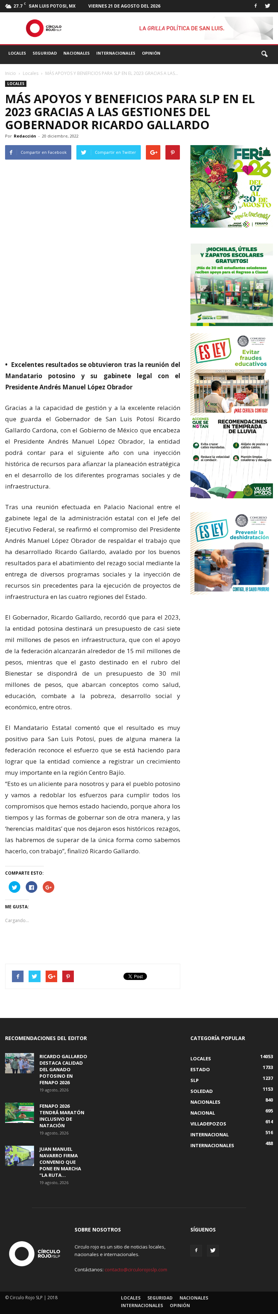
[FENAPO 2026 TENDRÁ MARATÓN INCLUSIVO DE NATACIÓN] (19, 1113)
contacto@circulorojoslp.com (136, 1269)
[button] (264, 54)
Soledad (201, 1091)
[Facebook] (255, 5)
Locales (17, 53)
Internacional (209, 1134)
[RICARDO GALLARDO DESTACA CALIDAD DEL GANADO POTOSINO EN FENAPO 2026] (19, 1063)
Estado (200, 1069)
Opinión (151, 53)
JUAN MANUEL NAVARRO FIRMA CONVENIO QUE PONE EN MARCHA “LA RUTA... (60, 1162)
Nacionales (76, 53)
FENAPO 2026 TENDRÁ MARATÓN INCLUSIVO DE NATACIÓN (61, 1116)
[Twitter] (267, 5)
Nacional (202, 1113)
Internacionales (115, 53)
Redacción (25, 136)
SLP (194, 1080)
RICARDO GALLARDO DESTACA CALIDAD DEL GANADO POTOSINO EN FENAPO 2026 (63, 1069)
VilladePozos (208, 1123)
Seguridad (45, 53)
